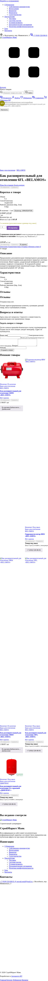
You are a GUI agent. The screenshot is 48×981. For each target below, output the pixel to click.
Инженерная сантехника (20, 102)
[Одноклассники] (16, 918)
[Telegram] (16, 969)
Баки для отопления (19, 104)
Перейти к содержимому (9, 1)
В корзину (13, 228)
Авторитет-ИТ (16, 976)
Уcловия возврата (15, 23)
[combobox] (13, 93)
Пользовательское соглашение (20, 25)
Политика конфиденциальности (21, 27)
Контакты (8, 31)
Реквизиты (13, 13)
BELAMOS (21, 170)
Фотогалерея (14, 9)
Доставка (12, 19)
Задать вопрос (19, 185)
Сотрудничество (15, 15)
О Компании (9, 5)
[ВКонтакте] (16, 952)
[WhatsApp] (16, 935)
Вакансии (12, 11)
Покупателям (9, 17)
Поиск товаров (5, 89)
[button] (11, 408)
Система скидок (15, 21)
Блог (6, 29)
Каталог (8, 102)
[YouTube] (16, 900)
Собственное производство (19, 7)
